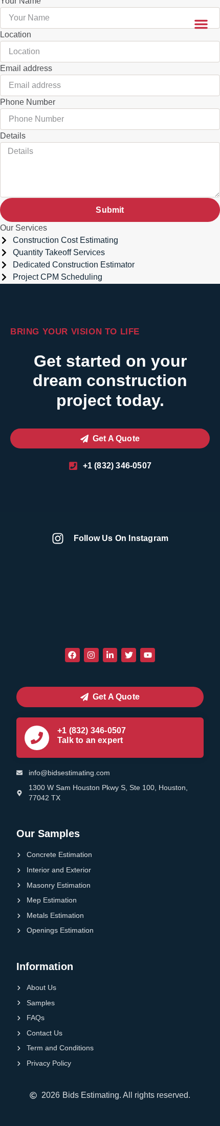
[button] (201, 24)
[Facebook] (72, 655)
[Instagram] (91, 655)
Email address (26, 68)
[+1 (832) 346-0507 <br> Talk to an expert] (37, 738)
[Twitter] (128, 655)
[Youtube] (147, 655)
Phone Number (27, 102)
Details (13, 135)
